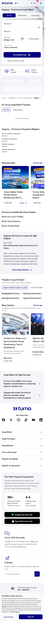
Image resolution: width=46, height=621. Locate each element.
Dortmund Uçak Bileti (24, 98)
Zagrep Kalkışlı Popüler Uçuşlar (15, 287)
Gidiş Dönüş (17, 110)
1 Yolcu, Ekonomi (10, 47)
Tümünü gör (38, 163)
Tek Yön (6, 110)
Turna (4, 98)
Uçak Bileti (11, 98)
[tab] (9, 15)
